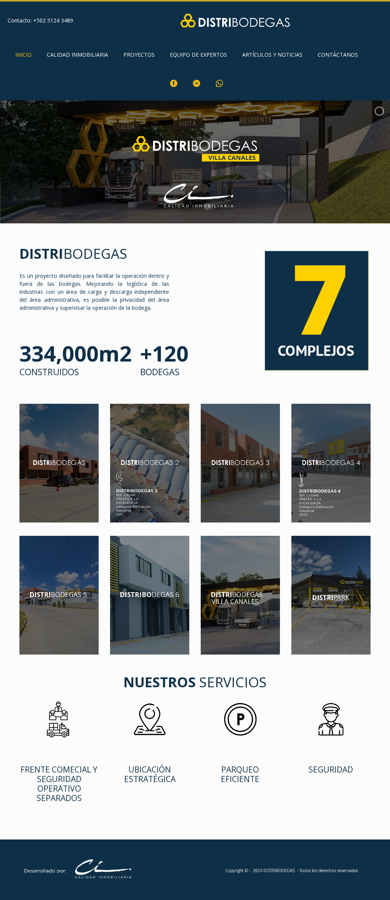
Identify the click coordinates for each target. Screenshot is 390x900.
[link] (139, 74)
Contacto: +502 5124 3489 (40, 20)
